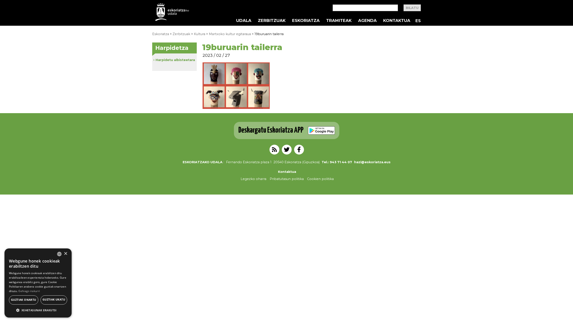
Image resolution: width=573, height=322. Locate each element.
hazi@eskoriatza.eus (372, 162)
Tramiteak (339, 21)
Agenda (367, 21)
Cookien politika (320, 179)
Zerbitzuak (272, 21)
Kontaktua (396, 21)
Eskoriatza (306, 21)
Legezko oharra (253, 179)
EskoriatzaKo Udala (172, 12)
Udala (243, 21)
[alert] (38, 283)
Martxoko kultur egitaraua (230, 34)
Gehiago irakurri (29, 291)
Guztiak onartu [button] (23, 300)
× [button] (65, 253)
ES (418, 20)
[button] (38, 310)
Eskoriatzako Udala (202, 162)
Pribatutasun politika (287, 179)
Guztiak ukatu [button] (54, 299)
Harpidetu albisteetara (175, 60)
